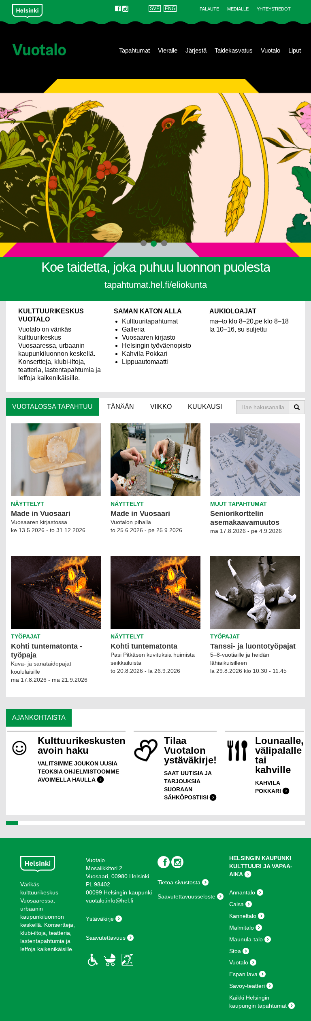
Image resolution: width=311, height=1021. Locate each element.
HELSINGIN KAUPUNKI (260, 858)
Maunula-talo (246, 939)
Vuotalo (270, 50)
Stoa (235, 951)
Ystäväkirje (100, 918)
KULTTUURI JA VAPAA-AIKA (260, 870)
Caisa (236, 904)
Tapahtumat (134, 50)
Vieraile (167, 50)
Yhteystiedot (274, 8)
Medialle (238, 8)
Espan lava (243, 974)
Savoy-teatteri (247, 986)
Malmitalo (241, 927)
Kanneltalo (242, 916)
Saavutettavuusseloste (186, 896)
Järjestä (196, 50)
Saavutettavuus (106, 937)
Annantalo (242, 892)
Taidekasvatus (234, 50)
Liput (294, 50)
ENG (170, 8)
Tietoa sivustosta (179, 882)
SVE (155, 8)
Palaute (209, 8)
